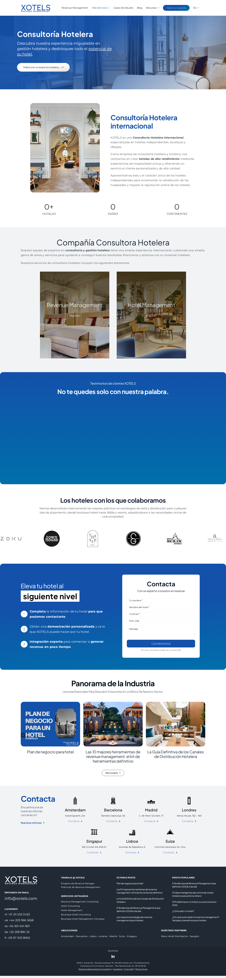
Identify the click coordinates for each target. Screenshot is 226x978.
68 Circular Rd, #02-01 (94, 847)
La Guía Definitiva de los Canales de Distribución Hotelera (175, 754)
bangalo (194, 936)
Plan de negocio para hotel (50, 751)
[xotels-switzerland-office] (170, 829)
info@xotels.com (21, 898)
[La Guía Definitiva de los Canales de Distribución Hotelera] (175, 703)
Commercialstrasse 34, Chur (170, 847)
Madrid (151, 810)
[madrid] (151, 797)
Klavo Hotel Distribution (174, 936)
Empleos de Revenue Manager (78, 883)
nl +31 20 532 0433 (17, 914)
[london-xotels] (189, 797)
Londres (189, 810)
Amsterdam (75, 810)
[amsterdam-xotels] (75, 797)
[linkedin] (113, 956)
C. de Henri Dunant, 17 (151, 815)
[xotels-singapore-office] (94, 829)
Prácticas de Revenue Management (80, 887)
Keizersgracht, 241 (75, 815)
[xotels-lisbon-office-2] (132, 829)
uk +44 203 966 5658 (19, 920)
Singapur (94, 841)
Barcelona (113, 810)
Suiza (170, 841)
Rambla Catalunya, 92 (113, 815)
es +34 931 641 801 (17, 926)
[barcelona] (113, 797)
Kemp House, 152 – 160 (189, 815)
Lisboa (132, 841)
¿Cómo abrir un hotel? (183, 911)
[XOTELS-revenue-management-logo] (36, 1)
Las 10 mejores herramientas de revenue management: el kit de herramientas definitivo (113, 756)
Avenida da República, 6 (132, 847)
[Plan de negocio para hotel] (50, 703)
